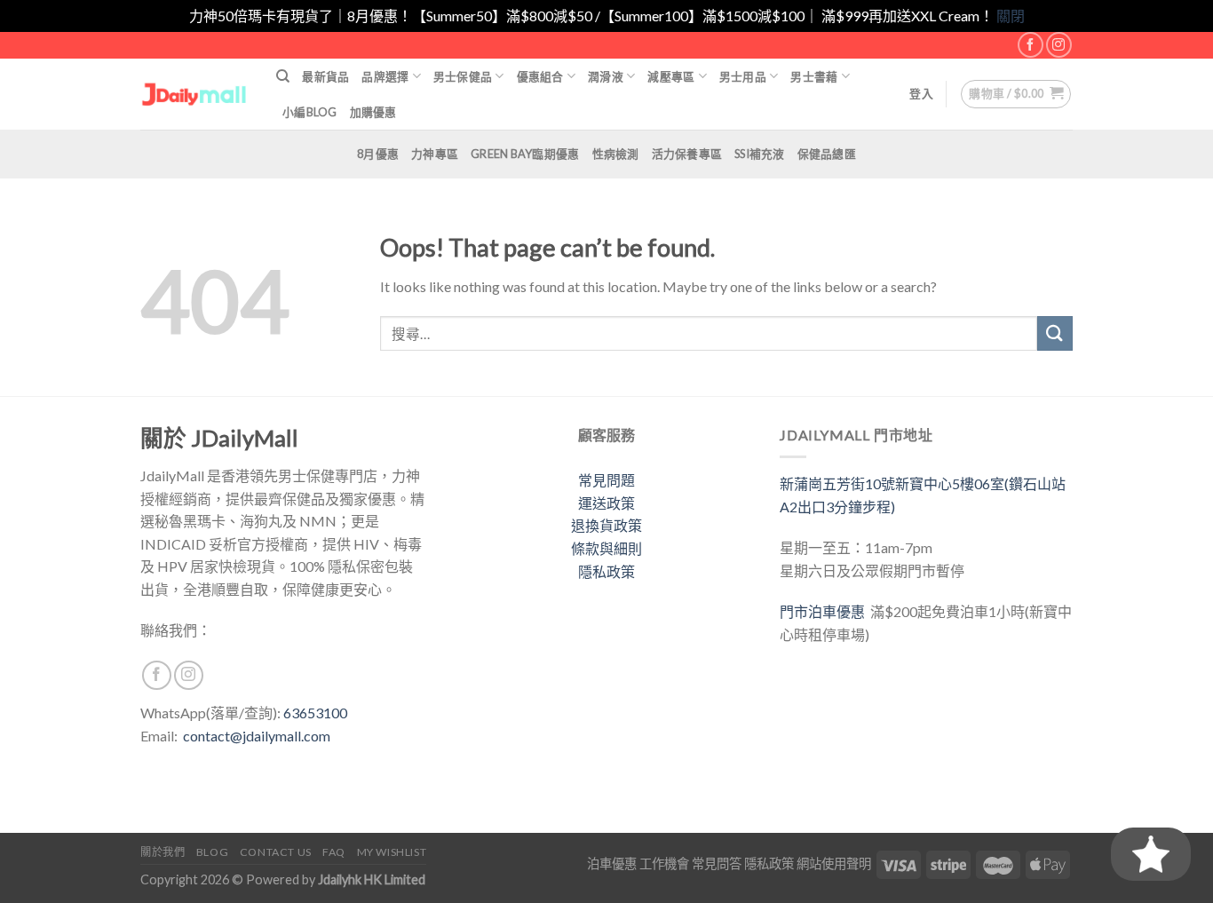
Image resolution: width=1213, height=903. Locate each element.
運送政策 (606, 503)
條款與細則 (606, 548)
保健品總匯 (826, 154)
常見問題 (606, 479)
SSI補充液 (759, 154)
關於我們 (162, 852)
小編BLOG (309, 112)
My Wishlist (392, 852)
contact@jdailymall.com (256, 735)
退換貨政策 (606, 525)
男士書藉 (813, 76)
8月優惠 (378, 154)
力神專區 (434, 154)
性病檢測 (615, 154)
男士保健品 (462, 76)
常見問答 (716, 863)
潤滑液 (605, 76)
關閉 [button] (1010, 15)
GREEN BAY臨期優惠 (525, 154)
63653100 (315, 712)
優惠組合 (540, 76)
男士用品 (742, 76)
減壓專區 (670, 76)
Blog (212, 852)
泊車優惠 (612, 863)
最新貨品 (325, 76)
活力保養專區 (687, 154)
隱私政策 (606, 571)
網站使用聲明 (834, 863)
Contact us (276, 852)
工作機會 (664, 863)
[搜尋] (282, 76)
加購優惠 (373, 112)
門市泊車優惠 (825, 611)
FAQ (333, 852)
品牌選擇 (384, 76)
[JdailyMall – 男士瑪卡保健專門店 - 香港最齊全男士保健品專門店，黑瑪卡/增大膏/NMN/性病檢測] (195, 93)
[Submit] (1055, 333)
